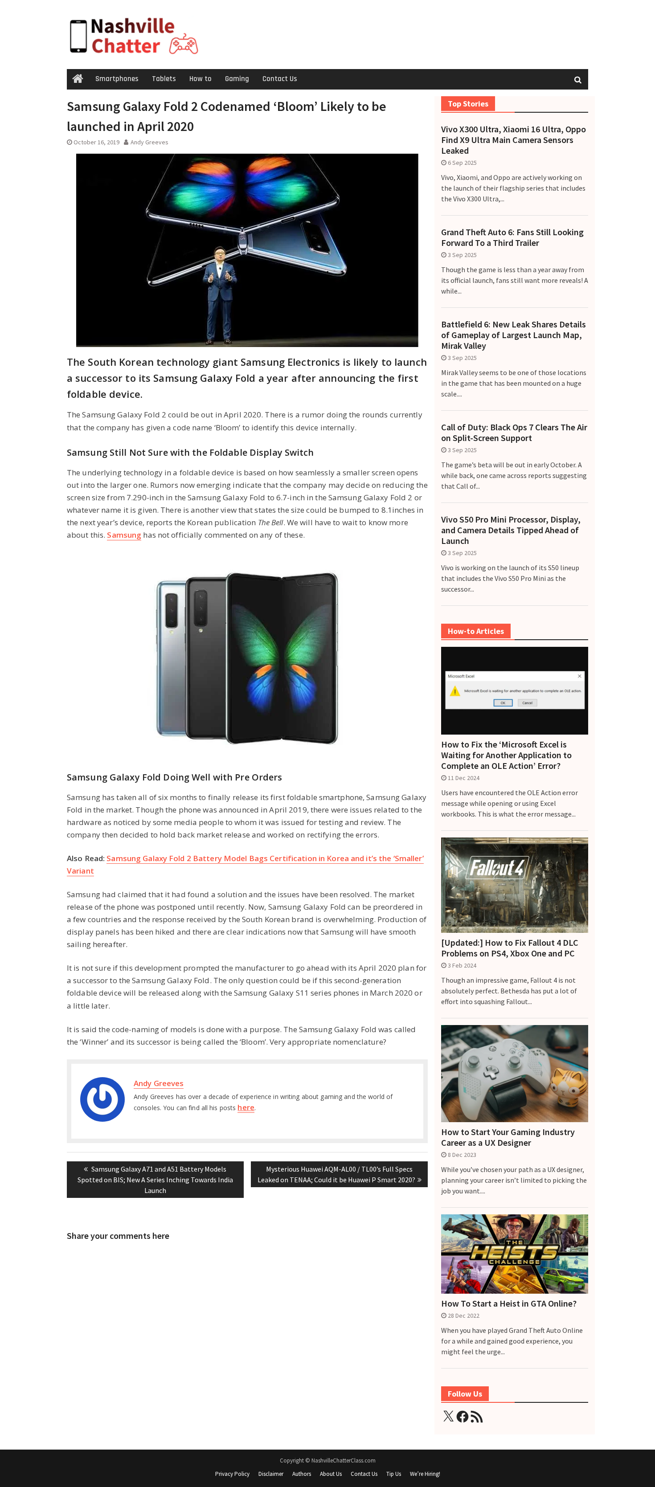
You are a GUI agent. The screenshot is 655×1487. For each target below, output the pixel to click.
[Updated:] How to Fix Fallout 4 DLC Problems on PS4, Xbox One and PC (509, 948)
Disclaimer (270, 1474)
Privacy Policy (232, 1474)
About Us (331, 1474)
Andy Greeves (149, 142)
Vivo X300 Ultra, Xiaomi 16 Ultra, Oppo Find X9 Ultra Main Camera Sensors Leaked (513, 140)
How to (200, 79)
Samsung (124, 535)
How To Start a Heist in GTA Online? (509, 1303)
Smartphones (117, 79)
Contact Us (279, 79)
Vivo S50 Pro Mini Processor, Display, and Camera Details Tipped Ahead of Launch (511, 530)
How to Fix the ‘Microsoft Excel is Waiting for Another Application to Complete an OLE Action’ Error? (506, 755)
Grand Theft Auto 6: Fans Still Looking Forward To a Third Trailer (512, 237)
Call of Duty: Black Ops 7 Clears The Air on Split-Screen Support (514, 432)
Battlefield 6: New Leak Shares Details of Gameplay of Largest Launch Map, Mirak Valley (513, 335)
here (245, 1107)
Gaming (237, 79)
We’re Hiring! (425, 1474)
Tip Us (393, 1474)
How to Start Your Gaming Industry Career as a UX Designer (508, 1137)
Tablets (164, 79)
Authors (301, 1474)
